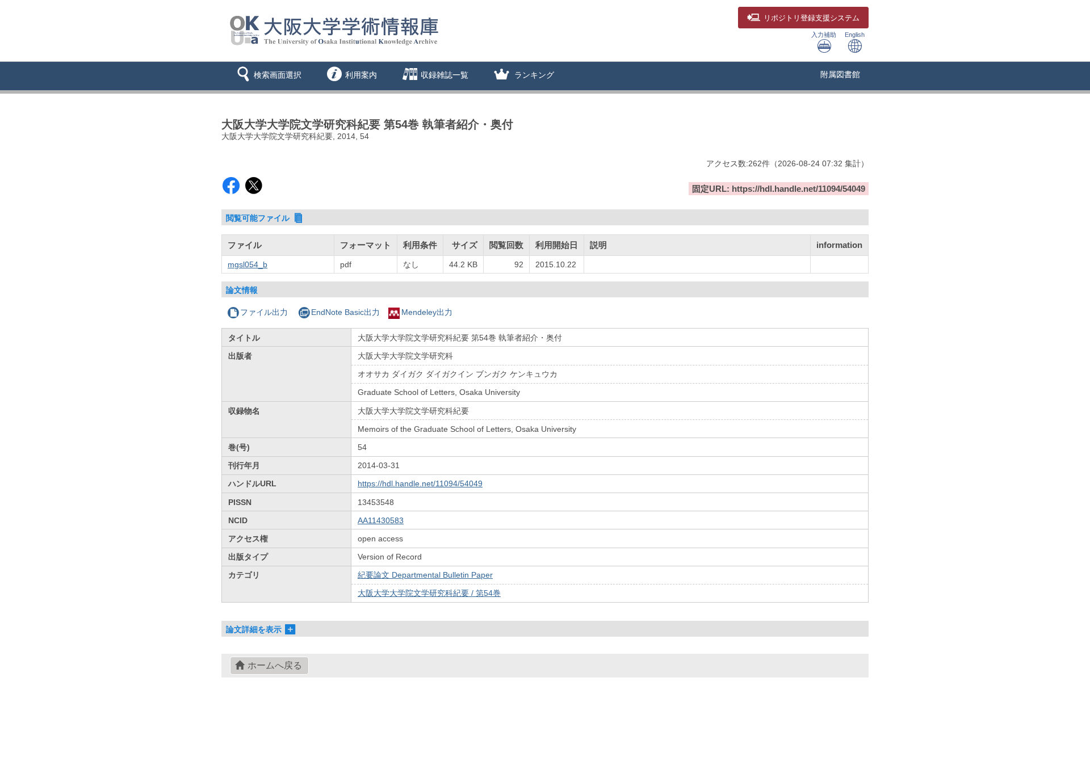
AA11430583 (381, 520)
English (855, 34)
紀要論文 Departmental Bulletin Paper (425, 574)
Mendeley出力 (426, 312)
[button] (267, 76)
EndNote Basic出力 (345, 312)
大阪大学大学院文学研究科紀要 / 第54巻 (429, 593)
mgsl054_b (247, 264)
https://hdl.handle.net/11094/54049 (420, 483)
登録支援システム (812, 18)
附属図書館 (840, 74)
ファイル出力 (264, 312)
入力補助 (823, 34)
